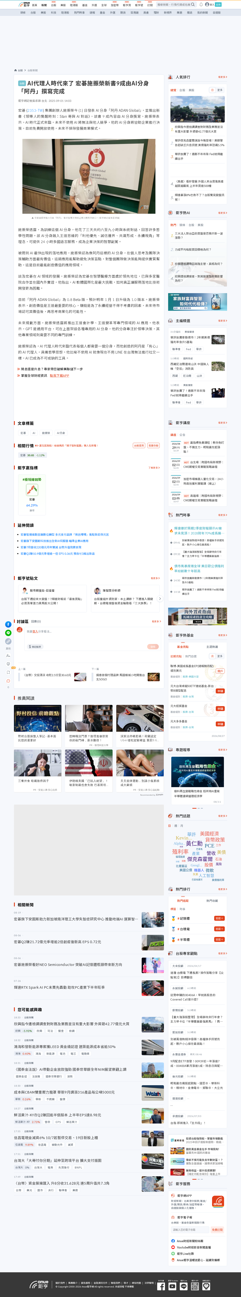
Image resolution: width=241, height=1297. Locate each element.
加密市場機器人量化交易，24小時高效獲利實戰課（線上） (203, 481)
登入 (212, 4)
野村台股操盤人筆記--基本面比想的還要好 (37, 738)
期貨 (123, 12)
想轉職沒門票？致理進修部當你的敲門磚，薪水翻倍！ (88, 738)
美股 (63, 5)
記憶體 (185, 918)
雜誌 (189, 12)
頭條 (23, 12)
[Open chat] (8, 681)
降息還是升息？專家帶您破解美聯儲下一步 (52, 369)
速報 (92, 12)
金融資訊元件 (100, 1282)
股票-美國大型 (191, 676)
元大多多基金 (178, 721)
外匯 (94, 5)
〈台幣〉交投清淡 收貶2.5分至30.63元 (47, 675)
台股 (53, 5)
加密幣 (115, 5)
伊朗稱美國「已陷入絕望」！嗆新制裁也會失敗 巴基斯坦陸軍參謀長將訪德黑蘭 (88, 783)
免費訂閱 (217, 1229)
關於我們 (60, 1282)
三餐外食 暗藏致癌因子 (33, 781)
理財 (156, 12)
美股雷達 (189, 332)
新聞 (44, 5)
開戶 (220, 671)
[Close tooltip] (38, 681)
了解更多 (153, 467)
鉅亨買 (127, 5)
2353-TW (35, 110)
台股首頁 (139, 445)
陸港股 (74, 5)
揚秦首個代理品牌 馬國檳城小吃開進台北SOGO (120, 677)
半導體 (185, 939)
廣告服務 (85, 1282)
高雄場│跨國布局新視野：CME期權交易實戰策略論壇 (203, 497)
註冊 (218, 4)
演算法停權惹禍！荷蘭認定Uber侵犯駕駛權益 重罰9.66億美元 (139, 738)
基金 (85, 5)
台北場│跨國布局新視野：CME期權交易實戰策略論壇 (203, 464)
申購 (220, 691)
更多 (219, 90)
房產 (146, 12)
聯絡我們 (115, 1282)
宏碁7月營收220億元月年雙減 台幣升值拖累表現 (51, 547)
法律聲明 (149, 1282)
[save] (8, 672)
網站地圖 (136, 1282)
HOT (186, 442)
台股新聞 (33, 70)
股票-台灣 (188, 696)
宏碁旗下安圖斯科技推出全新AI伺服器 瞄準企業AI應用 (54, 541)
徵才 (126, 1282)
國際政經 (188, 358)
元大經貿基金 (178, 706)
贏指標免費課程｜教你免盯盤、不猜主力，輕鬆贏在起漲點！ (203, 447)
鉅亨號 (139, 5)
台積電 (185, 929)
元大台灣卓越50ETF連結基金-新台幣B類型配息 (192, 688)
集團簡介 (72, 1282)
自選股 (217, 12)
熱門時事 (79, 12)
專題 (179, 12)
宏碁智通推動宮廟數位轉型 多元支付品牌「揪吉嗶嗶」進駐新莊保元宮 (65, 534)
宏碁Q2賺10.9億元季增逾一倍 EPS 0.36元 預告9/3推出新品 (58, 553)
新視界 (168, 12)
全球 (104, 5)
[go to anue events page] (201, 4)
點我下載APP (59, 375)
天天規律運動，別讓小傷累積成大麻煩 (139, 783)
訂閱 (150, 5)
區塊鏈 (134, 12)
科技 (53, 12)
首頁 (34, 5)
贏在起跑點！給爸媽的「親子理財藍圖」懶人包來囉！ (69, 445)
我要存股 (153, 445)
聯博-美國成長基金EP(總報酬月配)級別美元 (192, 668)
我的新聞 (202, 12)
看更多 (154, 578)
